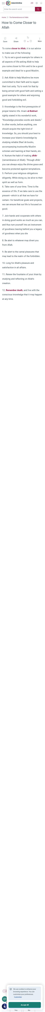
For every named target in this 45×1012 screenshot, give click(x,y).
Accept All (25, 1005)
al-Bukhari (32, 111)
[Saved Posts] (41, 3)
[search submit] (38, 9)
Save (5, 41)
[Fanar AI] (5, 1006)
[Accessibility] (36, 3)
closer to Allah (18, 48)
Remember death (14, 290)
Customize (18, 997)
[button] (24, 41)
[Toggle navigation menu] (3, 3)
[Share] (4, 999)
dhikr (34, 155)
